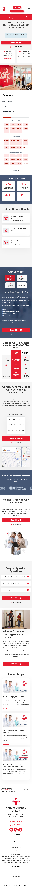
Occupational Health (17, 841)
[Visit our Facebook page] (11, 830)
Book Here (19, 18)
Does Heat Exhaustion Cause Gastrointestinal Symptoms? (13, 765)
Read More (6, 708)
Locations (16, 837)
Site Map (16, 869)
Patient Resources (16, 847)
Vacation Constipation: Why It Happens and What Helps (13, 697)
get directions (15, 438)
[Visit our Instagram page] (20, 830)
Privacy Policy (16, 866)
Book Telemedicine (17, 11)
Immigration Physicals (16, 844)
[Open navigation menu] (28, 9)
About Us (17, 850)
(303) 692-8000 (7, 789)
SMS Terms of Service (11, 873)
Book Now (17, 7)
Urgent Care (17, 834)
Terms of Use (23, 873)
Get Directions (7, 58)
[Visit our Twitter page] (16, 830)
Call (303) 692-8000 (16, 46)
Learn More (14, 330)
